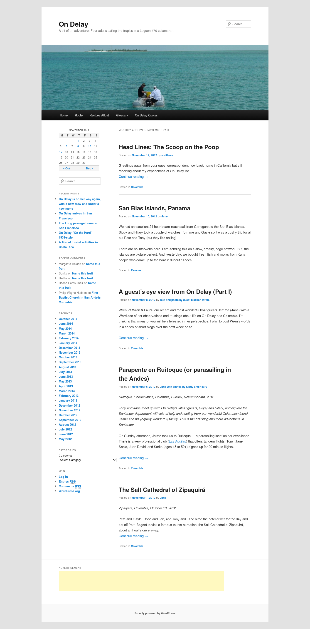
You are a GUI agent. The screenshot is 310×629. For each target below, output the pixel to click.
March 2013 (67, 391)
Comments (70, 486)
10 (89, 146)
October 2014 (68, 319)
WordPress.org (69, 491)
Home (64, 115)
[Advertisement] (141, 581)
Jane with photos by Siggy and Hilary (183, 387)
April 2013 (66, 386)
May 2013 (65, 381)
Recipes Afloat (99, 115)
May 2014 (65, 328)
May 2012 (65, 439)
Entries (67, 481)
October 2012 (68, 415)
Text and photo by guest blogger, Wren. (184, 300)
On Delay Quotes (146, 115)
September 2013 (70, 362)
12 (60, 152)
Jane (164, 216)
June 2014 (66, 323)
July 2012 (65, 429)
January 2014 (68, 343)
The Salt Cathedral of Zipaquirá (162, 489)
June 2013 (66, 376)
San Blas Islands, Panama (154, 208)
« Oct (66, 168)
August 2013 (67, 367)
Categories (65, 455)
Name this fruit (82, 273)
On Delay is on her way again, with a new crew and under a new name (80, 204)
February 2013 (69, 395)
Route (79, 115)
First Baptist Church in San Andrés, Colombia (80, 297)
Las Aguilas (177, 441)
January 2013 (68, 400)
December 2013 (69, 347)
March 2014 (67, 333)
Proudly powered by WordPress (155, 613)
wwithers (167, 155)
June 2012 (66, 434)
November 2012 (69, 410)
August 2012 (67, 424)
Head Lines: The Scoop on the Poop (169, 147)
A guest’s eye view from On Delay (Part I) (175, 291)
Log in (63, 476)
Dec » (89, 168)
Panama (136, 270)
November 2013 (69, 352)
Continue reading (133, 176)
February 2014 (69, 338)
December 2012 (69, 405)
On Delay (73, 24)
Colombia (137, 187)
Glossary (122, 115)
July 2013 (65, 372)
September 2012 (70, 420)
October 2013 (68, 357)
